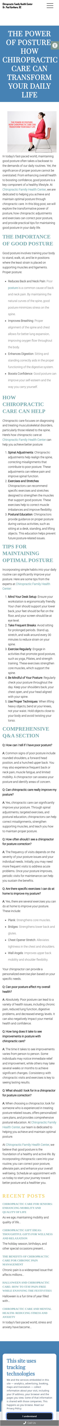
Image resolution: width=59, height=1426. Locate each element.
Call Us (31, 1423)
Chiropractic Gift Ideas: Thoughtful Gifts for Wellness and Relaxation (27, 1234)
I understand (29, 1416)
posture (13, 288)
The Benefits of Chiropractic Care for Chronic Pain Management (25, 1260)
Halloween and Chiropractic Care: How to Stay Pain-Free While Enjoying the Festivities (27, 1286)
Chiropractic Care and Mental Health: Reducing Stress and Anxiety (26, 1313)
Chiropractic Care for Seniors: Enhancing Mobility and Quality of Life (27, 1208)
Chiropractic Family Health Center (24, 189)
